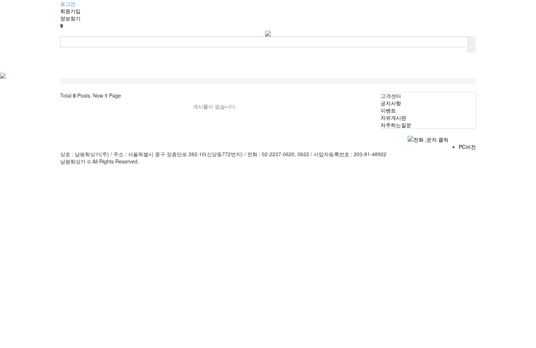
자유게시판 (393, 117)
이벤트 (388, 110)
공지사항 (391, 103)
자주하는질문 (396, 124)
